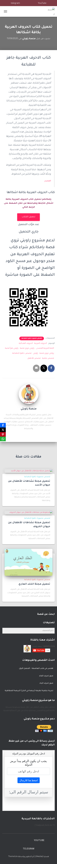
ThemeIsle (13, 857)
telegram (15, 3)
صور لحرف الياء (46, 683)
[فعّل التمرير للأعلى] (6, 858)
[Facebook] (3, 425)
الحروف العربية (40, 343)
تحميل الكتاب (28, 217)
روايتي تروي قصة (47, 353)
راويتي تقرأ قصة (11, 348)
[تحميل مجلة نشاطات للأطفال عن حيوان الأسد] (31, 471)
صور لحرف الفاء (46, 676)
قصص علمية (48, 358)
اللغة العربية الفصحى (45, 348)
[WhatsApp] (3, 439)
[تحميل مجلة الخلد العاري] (28, 562)
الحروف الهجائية (26, 343)
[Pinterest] (3, 434)
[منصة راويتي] (50, 11)
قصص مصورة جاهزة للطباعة (31, 338)
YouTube (42, 3)
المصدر (48, 181)
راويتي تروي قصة (27, 348)
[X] (3, 430)
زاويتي (35, 353)
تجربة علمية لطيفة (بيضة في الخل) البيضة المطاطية (29, 691)
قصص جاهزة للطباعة (21, 353)
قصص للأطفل (34, 358)
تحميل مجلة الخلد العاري (34, 584)
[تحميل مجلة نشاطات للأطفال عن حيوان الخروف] (30, 513)
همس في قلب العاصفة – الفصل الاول (36, 668)
